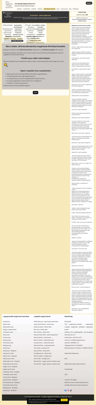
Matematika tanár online (10, 364)
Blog (70, 8)
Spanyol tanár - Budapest (10, 380)
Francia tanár (7, 337)
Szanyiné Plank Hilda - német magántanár (46, 335)
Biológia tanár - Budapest (10, 388)
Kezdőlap (19, 8)
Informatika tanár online (10, 385)
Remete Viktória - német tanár (42, 337)
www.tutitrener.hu (83, 385)
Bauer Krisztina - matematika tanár (44, 340)
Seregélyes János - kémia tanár (42, 353)
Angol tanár (6, 321)
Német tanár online (8, 358)
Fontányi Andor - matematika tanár (44, 343)
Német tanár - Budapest (10, 356)
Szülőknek (34, 8)
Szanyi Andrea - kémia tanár (42, 351)
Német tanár (6, 324)
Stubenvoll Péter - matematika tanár (44, 345)
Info (46, 402)
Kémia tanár (6, 348)
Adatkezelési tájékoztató (72, 353)
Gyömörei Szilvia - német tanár (42, 327)
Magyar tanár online (9, 369)
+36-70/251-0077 (77, 337)
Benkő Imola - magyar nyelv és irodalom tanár (47, 361)
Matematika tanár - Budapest (11, 361)
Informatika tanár (8, 343)
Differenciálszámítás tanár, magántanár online (50, 61)
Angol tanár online (8, 353)
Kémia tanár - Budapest (10, 390)
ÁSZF (66, 358)
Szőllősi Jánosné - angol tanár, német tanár (46, 321)
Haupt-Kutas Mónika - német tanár (44, 324)
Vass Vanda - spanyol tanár (41, 348)
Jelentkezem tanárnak (49, 8)
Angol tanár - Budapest (9, 351)
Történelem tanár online (10, 374)
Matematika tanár (8, 327)
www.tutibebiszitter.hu (82, 382)
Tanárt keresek (26, 8)
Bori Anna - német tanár (41, 329)
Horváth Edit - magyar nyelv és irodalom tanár (47, 364)
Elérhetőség (75, 8)
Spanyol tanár (7, 340)
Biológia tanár (7, 345)
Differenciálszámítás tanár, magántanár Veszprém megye (19, 61)
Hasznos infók (64, 8)
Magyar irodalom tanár (9, 329)
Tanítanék (40, 8)
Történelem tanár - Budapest (11, 372)
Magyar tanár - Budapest (10, 366)
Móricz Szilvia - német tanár (42, 332)
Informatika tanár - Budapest (11, 382)
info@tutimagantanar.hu (78, 340)
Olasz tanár (6, 335)
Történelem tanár (8, 332)
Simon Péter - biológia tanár (42, 358)
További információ (17, 41)
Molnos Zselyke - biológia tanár (43, 356)
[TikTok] (71, 390)
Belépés (89, 3)
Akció (58, 8)
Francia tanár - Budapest (10, 377)
